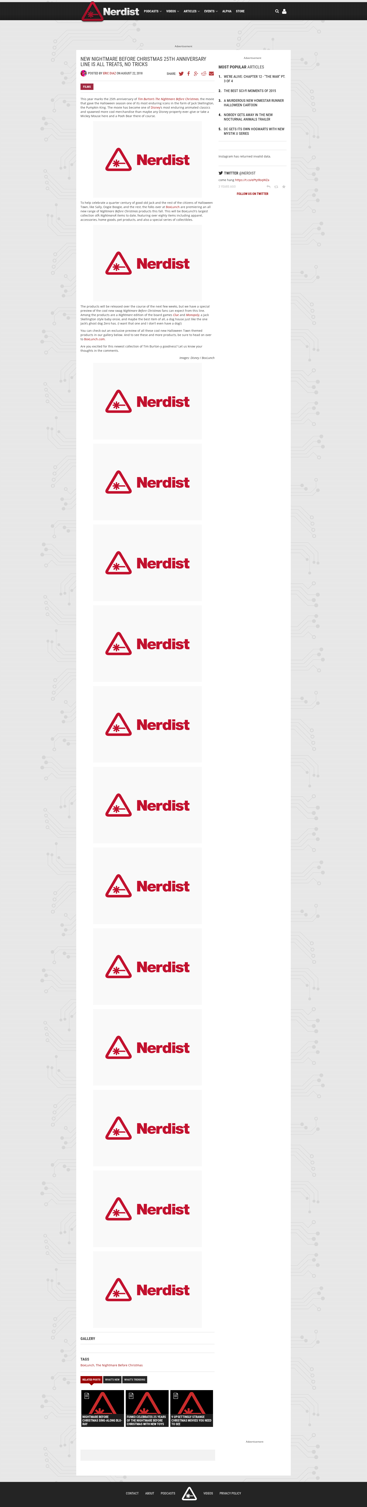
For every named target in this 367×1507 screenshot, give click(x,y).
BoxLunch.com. (95, 339)
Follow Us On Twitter (252, 194)
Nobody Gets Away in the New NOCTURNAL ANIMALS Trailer (248, 117)
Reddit (203, 73)
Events (209, 11)
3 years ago (227, 187)
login (284, 11)
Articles (190, 11)
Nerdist (110, 12)
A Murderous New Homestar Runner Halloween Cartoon (254, 102)
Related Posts (91, 1379)
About (149, 1493)
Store (240, 11)
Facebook (189, 73)
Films (87, 86)
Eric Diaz (109, 73)
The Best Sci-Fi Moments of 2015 (250, 91)
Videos (171, 11)
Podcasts (151, 11)
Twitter (181, 73)
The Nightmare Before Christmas (119, 1365)
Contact (132, 1493)
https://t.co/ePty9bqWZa (252, 180)
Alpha (226, 11)
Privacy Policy (230, 1493)
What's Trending (134, 1379)
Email (211, 73)
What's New (112, 1379)
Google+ (196, 73)
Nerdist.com (189, 1493)
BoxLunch (173, 207)
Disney (155, 107)
